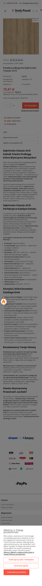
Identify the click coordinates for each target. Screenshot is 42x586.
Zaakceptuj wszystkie (16, 572)
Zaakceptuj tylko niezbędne (21, 559)
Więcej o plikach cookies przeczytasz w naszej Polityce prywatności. (19, 553)
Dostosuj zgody (21, 565)
